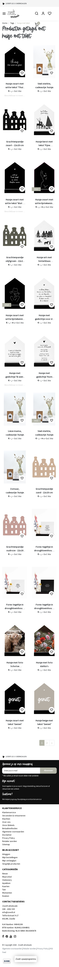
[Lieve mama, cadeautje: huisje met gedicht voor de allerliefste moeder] (14, 409)
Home (4, 23)
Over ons (6, 822)
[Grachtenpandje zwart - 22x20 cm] (14, 119)
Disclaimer (7, 834)
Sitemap (6, 844)
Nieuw (5, 873)
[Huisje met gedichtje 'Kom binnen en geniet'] (44, 351)
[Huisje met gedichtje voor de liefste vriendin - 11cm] (44, 293)
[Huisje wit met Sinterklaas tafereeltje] (44, 235)
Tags (12, 23)
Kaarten (5, 886)
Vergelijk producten (11, 863)
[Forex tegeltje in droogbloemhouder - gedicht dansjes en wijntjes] (44, 524)
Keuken (5, 896)
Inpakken (6, 883)
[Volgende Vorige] (51, 743)
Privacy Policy (8, 838)
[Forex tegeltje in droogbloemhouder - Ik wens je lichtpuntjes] (14, 582)
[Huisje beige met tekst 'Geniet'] (44, 698)
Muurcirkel (7, 876)
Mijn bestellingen (10, 857)
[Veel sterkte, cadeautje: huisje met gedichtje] (44, 61)
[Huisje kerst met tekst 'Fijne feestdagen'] (44, 119)
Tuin (4, 889)
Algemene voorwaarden (13, 831)
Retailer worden (9, 841)
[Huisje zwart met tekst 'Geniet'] (14, 698)
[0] (35, 24)
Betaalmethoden (9, 828)
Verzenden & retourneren (13, 815)
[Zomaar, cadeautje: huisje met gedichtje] (14, 467)
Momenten (7, 892)
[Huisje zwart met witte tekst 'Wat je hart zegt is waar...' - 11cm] (14, 177)
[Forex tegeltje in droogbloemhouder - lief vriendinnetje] (44, 582)
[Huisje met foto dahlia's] (44, 640)
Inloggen (6, 854)
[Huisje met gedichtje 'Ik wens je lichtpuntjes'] (14, 351)
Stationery (7, 880)
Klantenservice (9, 812)
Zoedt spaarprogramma (26, 959)
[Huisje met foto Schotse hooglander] (14, 640)
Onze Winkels (8, 825)
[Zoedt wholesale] (18, 13)
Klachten (6, 818)
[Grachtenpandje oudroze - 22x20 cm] (14, 524)
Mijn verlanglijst (9, 860)
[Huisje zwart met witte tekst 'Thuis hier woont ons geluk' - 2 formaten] (14, 61)
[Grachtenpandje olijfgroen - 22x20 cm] (14, 235)
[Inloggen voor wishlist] (22, 73)
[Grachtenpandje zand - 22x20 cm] (44, 467)
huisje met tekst (23, 23)
